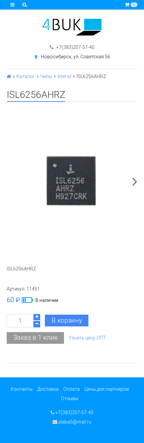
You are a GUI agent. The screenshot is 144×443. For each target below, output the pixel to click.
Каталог (25, 76)
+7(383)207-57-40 (74, 47)
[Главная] (9, 76)
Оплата (71, 389)
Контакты (21, 389)
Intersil (64, 76)
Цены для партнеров (106, 389)
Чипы (46, 76)
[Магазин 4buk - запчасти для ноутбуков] (72, 27)
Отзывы (69, 398)
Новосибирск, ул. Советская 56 (75, 56)
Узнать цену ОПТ (87, 337)
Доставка (48, 389)
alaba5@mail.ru (74, 422)
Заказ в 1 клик (35, 337)
